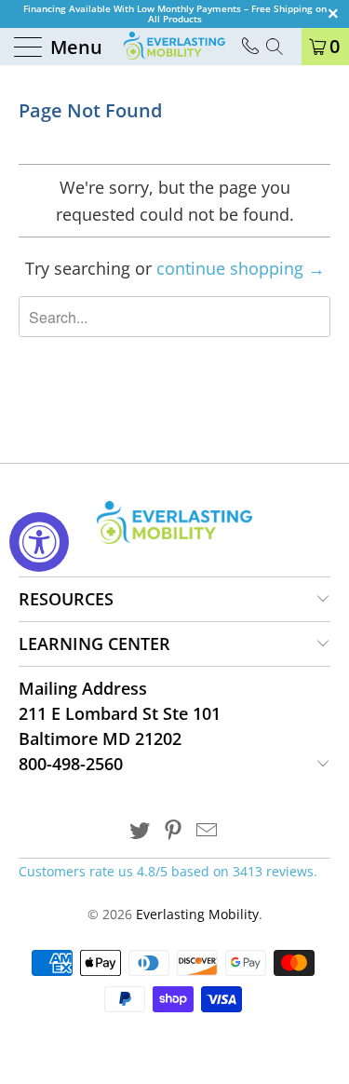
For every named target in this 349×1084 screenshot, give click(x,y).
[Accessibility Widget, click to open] (39, 542)
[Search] (281, 46)
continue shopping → (240, 268)
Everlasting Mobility (197, 914)
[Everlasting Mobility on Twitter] (140, 831)
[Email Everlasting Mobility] (207, 831)
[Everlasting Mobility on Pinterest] (174, 831)
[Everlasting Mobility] (175, 46)
